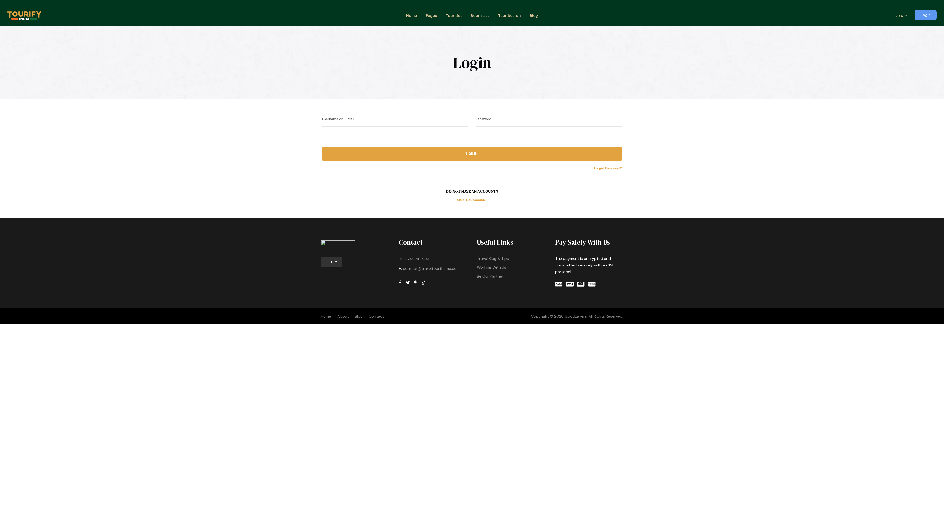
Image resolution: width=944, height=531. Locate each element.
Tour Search (509, 15)
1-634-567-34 (416, 259)
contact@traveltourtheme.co (430, 268)
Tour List (454, 15)
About (343, 316)
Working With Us (491, 267)
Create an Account (472, 200)
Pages (431, 15)
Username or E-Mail (338, 119)
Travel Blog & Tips (493, 258)
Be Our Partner (490, 276)
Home (411, 15)
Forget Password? (608, 168)
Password (483, 119)
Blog (534, 15)
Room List (480, 15)
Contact (376, 316)
